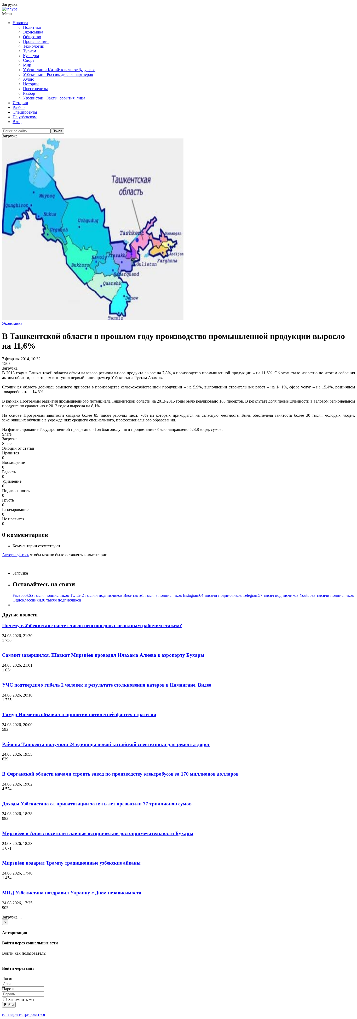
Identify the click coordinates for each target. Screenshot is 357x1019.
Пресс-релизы (35, 88)
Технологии (33, 46)
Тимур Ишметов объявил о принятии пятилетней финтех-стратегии (79, 714)
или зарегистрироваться (23, 1014)
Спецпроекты (25, 112)
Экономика (33, 32)
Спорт (28, 60)
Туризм (29, 51)
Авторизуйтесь (15, 555)
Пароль (8, 989)
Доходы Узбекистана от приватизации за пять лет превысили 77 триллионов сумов (97, 803)
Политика (32, 27)
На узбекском (25, 117)
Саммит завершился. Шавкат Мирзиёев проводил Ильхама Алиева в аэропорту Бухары (103, 655)
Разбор (29, 93)
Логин (8, 978)
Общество (32, 37)
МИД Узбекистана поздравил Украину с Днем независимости (71, 892)
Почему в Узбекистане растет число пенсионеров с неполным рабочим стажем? (92, 625)
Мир (27, 65)
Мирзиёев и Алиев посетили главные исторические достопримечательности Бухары (97, 833)
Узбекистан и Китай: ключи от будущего (59, 70)
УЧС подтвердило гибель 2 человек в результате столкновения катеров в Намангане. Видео (106, 685)
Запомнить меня (22, 999)
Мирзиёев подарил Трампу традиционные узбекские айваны (71, 863)
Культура (31, 55)
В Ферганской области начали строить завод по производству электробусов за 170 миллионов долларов (120, 774)
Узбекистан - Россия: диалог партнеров (58, 74)
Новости (20, 22)
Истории (31, 84)
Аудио (28, 79)
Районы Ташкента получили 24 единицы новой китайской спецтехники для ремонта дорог (106, 744)
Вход (17, 121)
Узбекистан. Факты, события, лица (54, 98)
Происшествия (36, 41)
